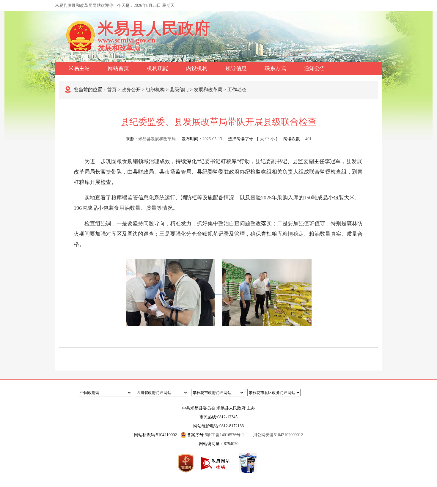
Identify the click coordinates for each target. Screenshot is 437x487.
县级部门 (179, 89)
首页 (112, 89)
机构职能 (157, 68)
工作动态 (236, 89)
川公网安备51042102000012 (278, 435)
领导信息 (236, 68)
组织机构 (155, 89)
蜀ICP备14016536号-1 (224, 435)
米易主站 (79, 68)
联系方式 (275, 68)
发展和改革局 (208, 89)
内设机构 (197, 68)
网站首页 (118, 68)
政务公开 (131, 89)
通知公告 (314, 68)
